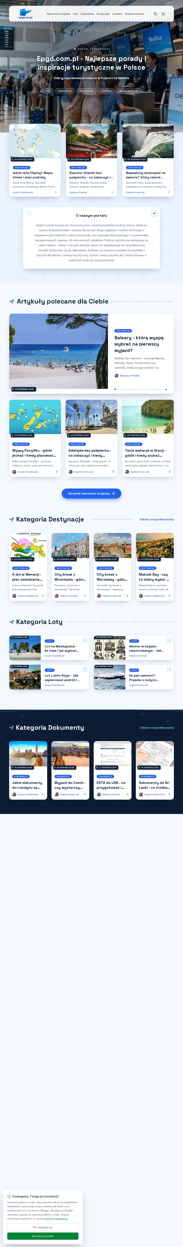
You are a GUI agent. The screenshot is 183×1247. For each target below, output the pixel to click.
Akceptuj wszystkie (43, 1236)
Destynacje (103, 13)
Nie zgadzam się (43, 1227)
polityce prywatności (56, 1218)
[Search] (155, 14)
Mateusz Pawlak (78, 192)
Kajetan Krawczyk (135, 192)
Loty (75, 13)
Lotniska (117, 13)
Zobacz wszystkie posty (157, 519)
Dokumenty (87, 13)
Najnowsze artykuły (58, 13)
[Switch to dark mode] (163, 14)
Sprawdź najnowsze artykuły (89, 493)
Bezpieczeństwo (134, 13)
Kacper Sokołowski (23, 192)
